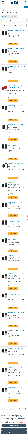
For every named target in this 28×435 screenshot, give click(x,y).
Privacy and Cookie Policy (20, 422)
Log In (25, 3)
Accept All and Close (14, 432)
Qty (9, 41)
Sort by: (15, 25)
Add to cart (13, 43)
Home (2, 10)
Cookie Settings (14, 425)
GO (26, 7)
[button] (27, 217)
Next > (25, 408)
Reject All (14, 429)
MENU (2, 3)
